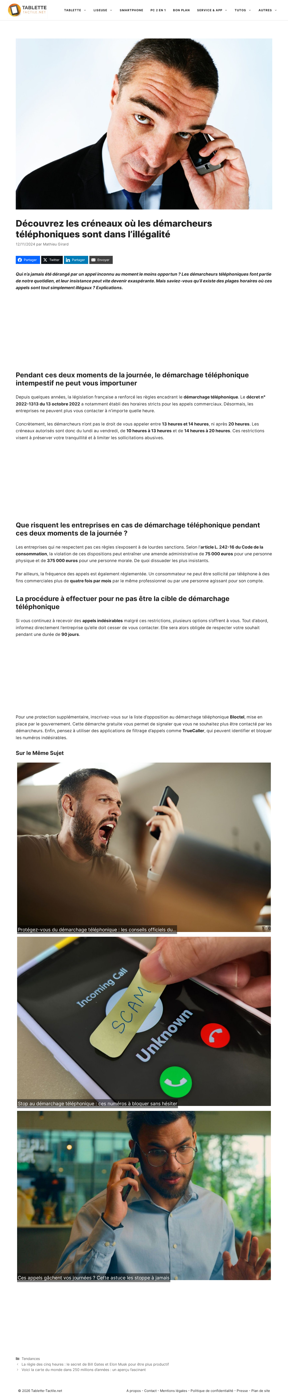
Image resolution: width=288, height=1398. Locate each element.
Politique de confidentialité (212, 1391)
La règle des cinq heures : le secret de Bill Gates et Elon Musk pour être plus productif (95, 1364)
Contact (150, 1391)
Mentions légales (173, 1391)
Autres (265, 10)
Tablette (72, 10)
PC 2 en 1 (158, 10)
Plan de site (260, 1391)
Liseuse (100, 10)
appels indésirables (102, 620)
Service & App (209, 10)
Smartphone (131, 10)
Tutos (240, 10)
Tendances (31, 1358)
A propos (133, 1391)
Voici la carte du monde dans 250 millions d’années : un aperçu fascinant (84, 1369)
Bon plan (181, 10)
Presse (242, 1391)
